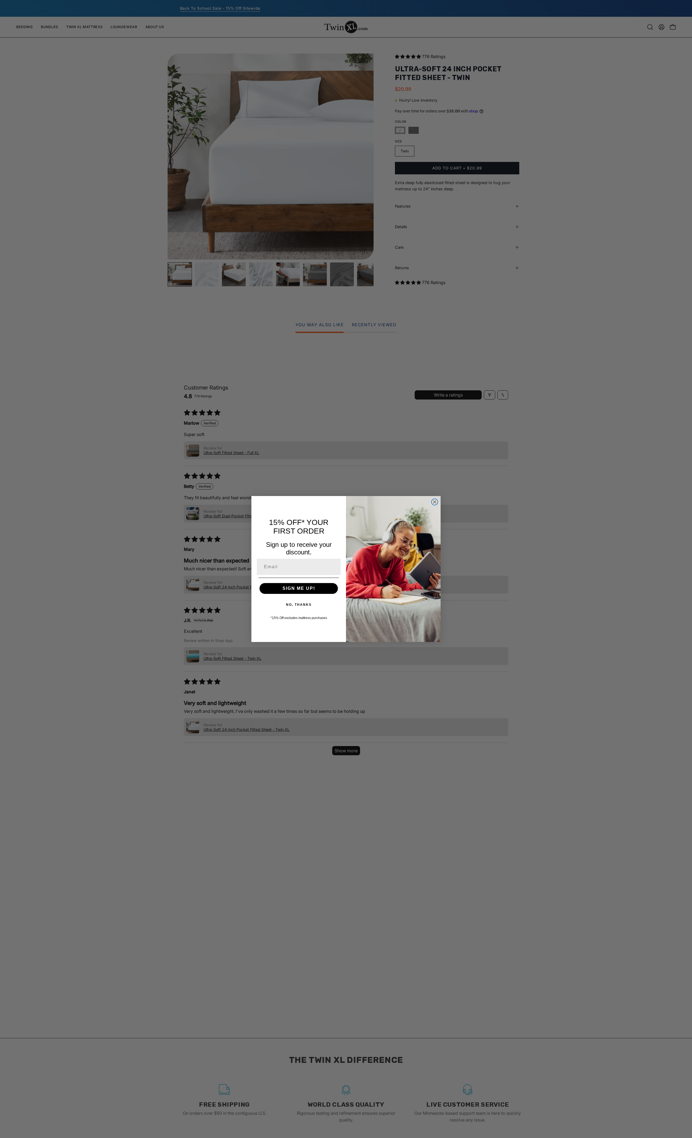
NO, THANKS (299, 605)
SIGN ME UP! (298, 588)
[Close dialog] (434, 502)
